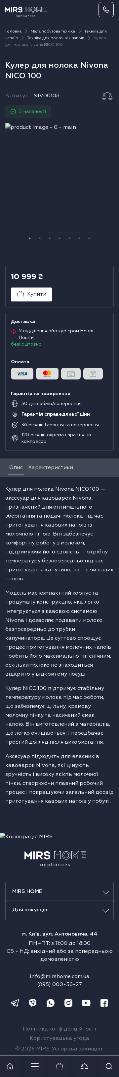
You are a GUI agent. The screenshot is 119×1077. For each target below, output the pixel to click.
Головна (13, 32)
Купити (36, 294)
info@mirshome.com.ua (60, 976)
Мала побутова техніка (53, 32)
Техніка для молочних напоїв (55, 38)
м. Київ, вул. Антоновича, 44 (59, 934)
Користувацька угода (59, 1038)
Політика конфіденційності (59, 1029)
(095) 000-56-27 (59, 984)
